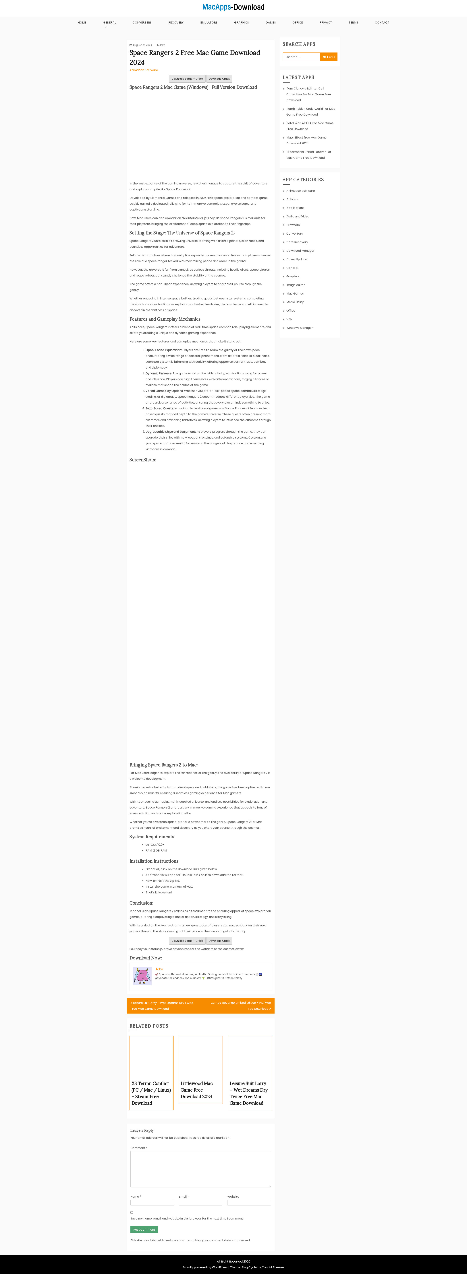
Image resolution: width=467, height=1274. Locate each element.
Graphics (241, 22)
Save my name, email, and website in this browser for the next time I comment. (187, 1218)
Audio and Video (297, 216)
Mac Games (295, 293)
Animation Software (144, 70)
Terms (353, 22)
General (109, 22)
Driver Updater (297, 259)
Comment (138, 1148)
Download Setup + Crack (187, 79)
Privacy (326, 22)
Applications (295, 208)
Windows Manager (299, 328)
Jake (162, 45)
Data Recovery (297, 242)
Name (135, 1197)
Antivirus (292, 199)
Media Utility (295, 302)
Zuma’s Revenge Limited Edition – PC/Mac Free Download (241, 1006)
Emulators (208, 22)
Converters (142, 22)
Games (271, 22)
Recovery (176, 22)
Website (233, 1197)
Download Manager (300, 251)
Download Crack (219, 79)
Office (298, 22)
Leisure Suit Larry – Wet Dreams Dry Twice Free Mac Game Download (161, 1006)
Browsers (293, 225)
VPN (289, 319)
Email (184, 1197)
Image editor (295, 285)
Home (82, 22)
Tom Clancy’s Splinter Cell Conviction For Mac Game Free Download (308, 94)
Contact (382, 22)
